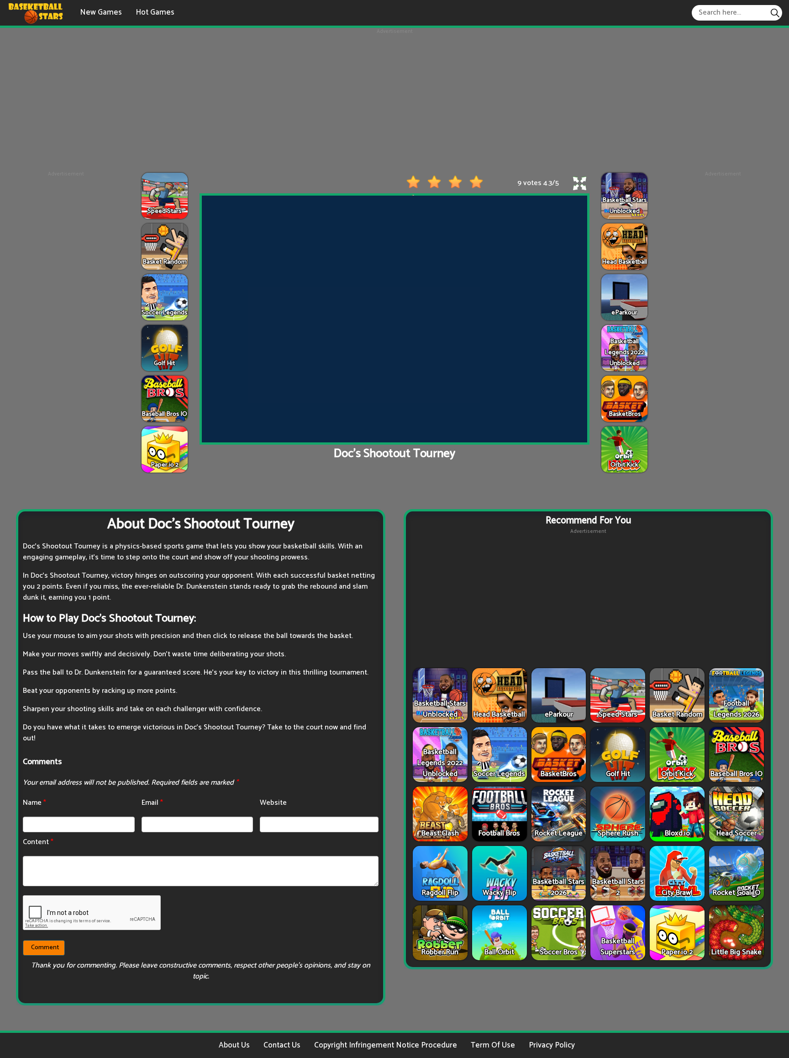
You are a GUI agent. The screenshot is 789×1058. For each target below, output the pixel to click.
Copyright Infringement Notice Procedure (385, 1045)
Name (34, 803)
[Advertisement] (394, 100)
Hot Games (155, 12)
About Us (234, 1045)
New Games (101, 12)
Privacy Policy (552, 1045)
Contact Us (281, 1045)
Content (38, 842)
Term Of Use (493, 1045)
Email (152, 803)
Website (273, 803)
